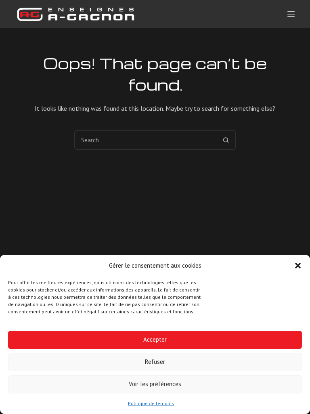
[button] (298, 266)
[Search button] (225, 140)
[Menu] (291, 14)
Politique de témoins (151, 403)
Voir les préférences (155, 384)
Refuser (155, 361)
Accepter (155, 339)
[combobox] (145, 140)
